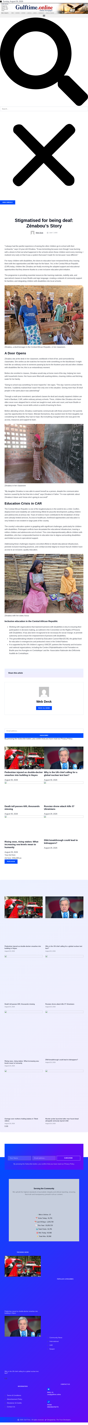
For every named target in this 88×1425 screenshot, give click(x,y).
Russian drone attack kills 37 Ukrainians (59, 1004)
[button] (44, 16)
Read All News (44, 708)
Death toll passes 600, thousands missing (20, 1004)
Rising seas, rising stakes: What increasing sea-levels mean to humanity (21, 844)
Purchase (11, 861)
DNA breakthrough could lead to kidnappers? (61, 1060)
